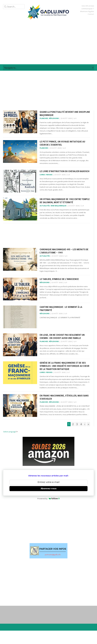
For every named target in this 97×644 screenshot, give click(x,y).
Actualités (45, 206)
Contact (91, 14)
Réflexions (54, 118)
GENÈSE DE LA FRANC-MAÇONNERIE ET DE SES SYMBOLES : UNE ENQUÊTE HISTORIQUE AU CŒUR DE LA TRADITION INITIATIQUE (64, 365)
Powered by (42, 499)
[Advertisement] (48, 42)
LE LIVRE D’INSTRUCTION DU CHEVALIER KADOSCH (64, 171)
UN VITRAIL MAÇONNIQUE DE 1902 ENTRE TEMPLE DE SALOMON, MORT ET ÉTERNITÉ (65, 201)
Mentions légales (87, 11)
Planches (44, 118)
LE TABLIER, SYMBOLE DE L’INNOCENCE (59, 279)
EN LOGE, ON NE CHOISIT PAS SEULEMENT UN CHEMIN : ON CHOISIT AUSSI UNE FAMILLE (62, 336)
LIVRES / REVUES (46, 174)
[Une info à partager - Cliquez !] (48, 550)
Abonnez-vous (48, 488)
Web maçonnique (58, 206)
